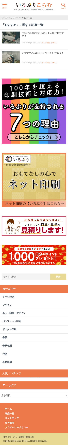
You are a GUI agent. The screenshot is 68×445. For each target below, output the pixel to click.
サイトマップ (12, 418)
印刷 (4, 354)
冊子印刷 (7, 345)
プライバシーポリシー (16, 427)
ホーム (8, 408)
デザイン (7, 305)
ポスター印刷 (9, 329)
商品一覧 (9, 413)
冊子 (4, 337)
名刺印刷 (7, 362)
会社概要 (9, 422)
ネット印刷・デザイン (49, 43)
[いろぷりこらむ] (34, 4)
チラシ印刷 (8, 297)
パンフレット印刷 (11, 321)
